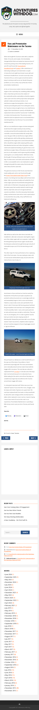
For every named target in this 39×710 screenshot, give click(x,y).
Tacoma (17, 433)
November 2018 (10, 618)
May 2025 (8, 580)
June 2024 (8, 587)
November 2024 (10, 582)
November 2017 (10, 634)
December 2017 (10, 631)
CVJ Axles (16, 371)
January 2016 (9, 685)
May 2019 (8, 611)
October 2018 (9, 621)
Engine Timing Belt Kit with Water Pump (16, 175)
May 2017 (8, 644)
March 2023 (9, 598)
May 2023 (8, 595)
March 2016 (9, 680)
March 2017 (9, 649)
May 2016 (8, 675)
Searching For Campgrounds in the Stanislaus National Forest (19, 559)
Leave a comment (14, 51)
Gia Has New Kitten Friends (12, 510)
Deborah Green (11, 558)
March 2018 (9, 629)
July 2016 (8, 670)
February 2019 (10, 613)
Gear (12, 433)
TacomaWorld (21, 66)
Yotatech (18, 68)
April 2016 (8, 678)
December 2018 (10, 616)
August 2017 (9, 636)
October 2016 (9, 662)
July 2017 (8, 639)
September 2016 (10, 665)
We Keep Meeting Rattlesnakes (14, 517)
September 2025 (10, 577)
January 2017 (9, 654)
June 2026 (8, 574)
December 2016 (10, 657)
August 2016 (9, 667)
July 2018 (8, 626)
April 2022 (8, 603)
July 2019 (8, 608)
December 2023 (10, 593)
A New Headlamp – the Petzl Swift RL (15, 520)
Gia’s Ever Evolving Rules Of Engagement (16, 507)
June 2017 (8, 642)
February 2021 (10, 605)
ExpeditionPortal (8, 68)
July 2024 (8, 585)
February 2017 (10, 652)
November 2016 (10, 660)
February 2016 (10, 683)
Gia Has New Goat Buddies (12, 513)
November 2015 (10, 691)
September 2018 (10, 624)
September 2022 (10, 600)
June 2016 (8, 673)
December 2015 (10, 688)
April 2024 (8, 590)
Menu (21, 34)
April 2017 (8, 647)
